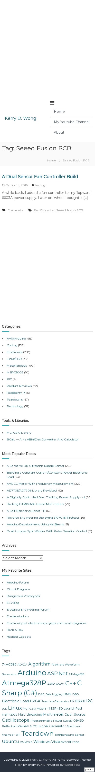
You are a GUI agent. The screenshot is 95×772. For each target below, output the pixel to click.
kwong (40, 185)
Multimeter (53, 714)
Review (23, 726)
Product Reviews (19, 386)
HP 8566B (77, 701)
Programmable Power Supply (51, 720)
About (59, 132)
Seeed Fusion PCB (69, 210)
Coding (12, 345)
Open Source (75, 714)
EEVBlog (13, 603)
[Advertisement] (47, 47)
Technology (15, 406)
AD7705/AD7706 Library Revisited (32, 490)
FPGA (35, 701)
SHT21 (34, 726)
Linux (15, 708)
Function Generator (55, 701)
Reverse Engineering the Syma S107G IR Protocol (43, 517)
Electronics (15, 210)
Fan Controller (44, 210)
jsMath (89, 769)
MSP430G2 (15, 372)
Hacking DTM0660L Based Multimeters (35, 504)
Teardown (37, 733)
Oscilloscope (15, 720)
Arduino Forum (18, 582)
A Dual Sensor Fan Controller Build (40, 176)
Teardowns (15, 399)
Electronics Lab (17, 616)
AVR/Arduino (16, 338)
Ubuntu (10, 741)
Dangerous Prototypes (23, 596)
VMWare (26, 742)
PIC (9, 379)
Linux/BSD (14, 359)
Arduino (32, 672)
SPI (18, 734)
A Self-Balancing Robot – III (26, 511)
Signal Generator (52, 726)
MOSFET (42, 708)
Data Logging (54, 694)
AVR (51, 684)
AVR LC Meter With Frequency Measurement (40, 483)
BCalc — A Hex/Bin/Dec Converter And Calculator (43, 439)
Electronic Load (15, 701)
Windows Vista (46, 741)
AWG (60, 684)
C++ (70, 683)
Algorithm (39, 664)
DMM (67, 694)
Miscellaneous (17, 365)
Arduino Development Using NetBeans (35, 524)
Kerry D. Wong (20, 118)
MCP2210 (29, 708)
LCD (4, 708)
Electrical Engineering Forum (28, 609)
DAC (41, 694)
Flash (18, 764)
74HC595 (9, 664)
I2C (89, 700)
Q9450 (78, 720)
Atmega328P (24, 683)
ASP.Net (57, 673)
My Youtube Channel (71, 122)
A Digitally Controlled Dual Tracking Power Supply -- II (46, 497)
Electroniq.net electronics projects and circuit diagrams (46, 623)
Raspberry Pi (16, 392)
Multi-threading (30, 714)
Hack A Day (15, 630)
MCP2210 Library (19, 432)
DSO (75, 694)
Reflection (9, 726)
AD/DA (22, 664)
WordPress (70, 742)
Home (59, 111)
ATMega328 (76, 674)
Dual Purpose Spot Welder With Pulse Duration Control (47, 531)
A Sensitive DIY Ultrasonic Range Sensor (35, 466)
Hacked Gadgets (19, 636)
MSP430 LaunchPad (65, 708)
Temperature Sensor (69, 734)
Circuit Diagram (18, 589)
